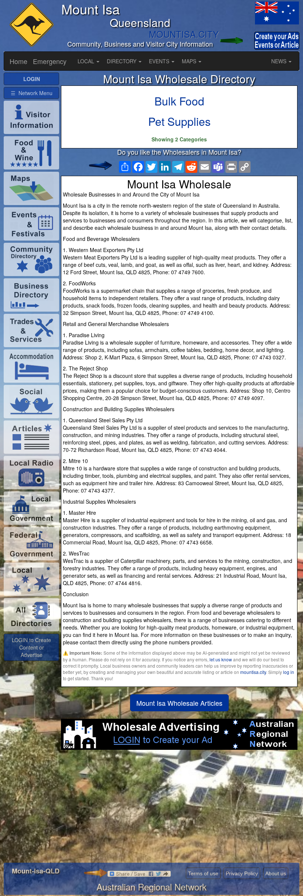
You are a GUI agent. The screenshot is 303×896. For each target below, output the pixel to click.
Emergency (50, 61)
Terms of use (203, 873)
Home (18, 61)
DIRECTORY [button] (122, 61)
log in (288, 672)
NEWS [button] (279, 61)
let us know (221, 659)
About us (275, 873)
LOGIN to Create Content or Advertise (31, 647)
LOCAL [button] (87, 61)
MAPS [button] (190, 61)
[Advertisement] (179, 809)
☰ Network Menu (31, 93)
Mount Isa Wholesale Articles (179, 703)
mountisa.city (253, 672)
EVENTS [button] (160, 61)
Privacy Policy (242, 873)
